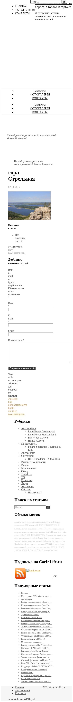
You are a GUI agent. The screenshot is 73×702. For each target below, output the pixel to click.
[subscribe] (33, 570)
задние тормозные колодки (34, 532)
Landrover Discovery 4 (46, 524)
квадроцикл (19, 525)
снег (55, 532)
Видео (25, 465)
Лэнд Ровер (36, 550)
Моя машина (28, 468)
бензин (57, 522)
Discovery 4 (40, 534)
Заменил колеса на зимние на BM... (36, 681)
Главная (21, 6)
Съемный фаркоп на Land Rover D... (36, 660)
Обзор (24, 471)
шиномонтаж (41, 547)
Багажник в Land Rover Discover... (35, 651)
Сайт (11, 330)
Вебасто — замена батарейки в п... (35, 602)
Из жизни (26, 480)
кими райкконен (44, 541)
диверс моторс (51, 550)
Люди (24, 483)
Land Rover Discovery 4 (41, 431)
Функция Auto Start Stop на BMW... (36, 636)
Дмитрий (16, 246)
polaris (34, 538)
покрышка (32, 529)
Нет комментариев (16, 251)
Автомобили (28, 428)
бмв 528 (49, 532)
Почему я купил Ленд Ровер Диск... (36, 623)
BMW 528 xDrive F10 (30, 678)
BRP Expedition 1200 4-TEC (44, 458)
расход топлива (58, 541)
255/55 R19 (49, 544)
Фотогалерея (25, 10)
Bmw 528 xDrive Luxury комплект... (36, 663)
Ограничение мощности (31, 642)
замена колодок (38, 522)
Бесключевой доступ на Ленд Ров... (36, 608)
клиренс (17, 522)
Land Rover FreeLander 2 (42, 434)
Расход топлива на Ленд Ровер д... (35, 611)
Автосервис (28, 452)
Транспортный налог (30, 614)
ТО (23, 477)
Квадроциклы (29, 443)
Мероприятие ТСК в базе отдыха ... (36, 596)
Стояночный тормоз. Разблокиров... (36, 654)
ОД (26, 525)
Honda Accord (36, 440)
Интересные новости (33, 462)
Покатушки (34, 492)
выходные (52, 535)
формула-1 (49, 522)
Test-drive (26, 474)
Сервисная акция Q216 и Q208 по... (36, 675)
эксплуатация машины (35, 544)
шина (57, 544)
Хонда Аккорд (44, 538)
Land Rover (44, 528)
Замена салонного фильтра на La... (35, 657)
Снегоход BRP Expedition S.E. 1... (35, 648)
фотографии (27, 522)
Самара (18, 528)
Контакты (22, 13)
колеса (31, 525)
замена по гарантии (30, 541)
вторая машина (25, 538)
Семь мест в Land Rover (31, 617)
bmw (62, 544)
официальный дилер (22, 547)
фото (16, 538)
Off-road (26, 489)
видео (24, 529)
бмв (48, 547)
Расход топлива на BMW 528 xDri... (36, 645)
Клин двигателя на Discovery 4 (34, 669)
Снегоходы (27, 455)
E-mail (10, 318)
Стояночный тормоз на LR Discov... (36, 630)
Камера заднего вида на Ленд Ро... (35, 605)
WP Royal (29, 699)
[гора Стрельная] (29, 218)
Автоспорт (27, 486)
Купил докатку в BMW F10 (33, 639)
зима (52, 538)
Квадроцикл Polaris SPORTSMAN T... (37, 666)
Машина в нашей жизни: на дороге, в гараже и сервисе (53, 5)
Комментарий (16, 340)
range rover (61, 535)
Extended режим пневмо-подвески (35, 620)
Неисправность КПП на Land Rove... (36, 633)
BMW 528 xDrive (38, 437)
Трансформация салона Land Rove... (36, 627)
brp (33, 547)
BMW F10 (25, 535)
